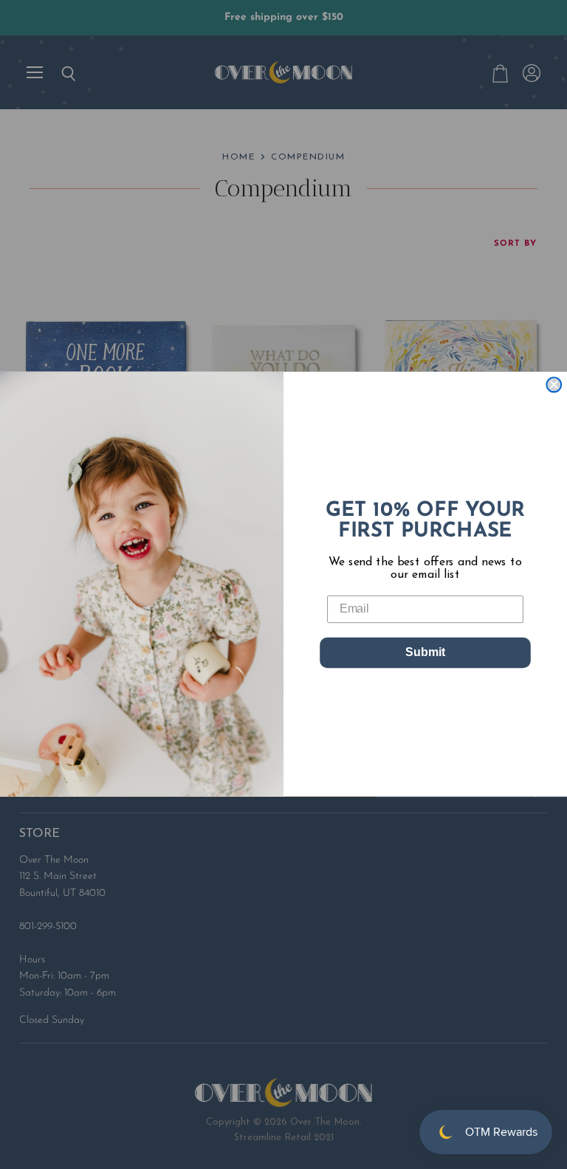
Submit (424, 652)
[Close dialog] (553, 385)
